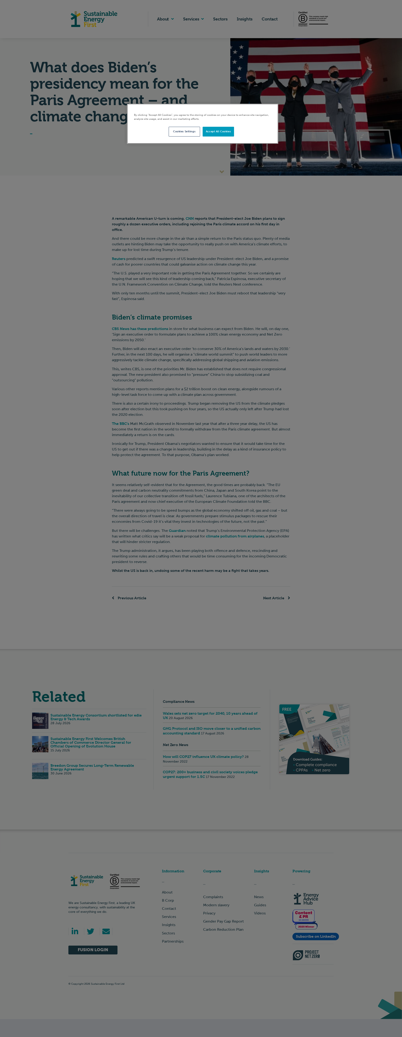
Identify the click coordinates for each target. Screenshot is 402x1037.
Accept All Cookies (218, 131)
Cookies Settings (184, 131)
